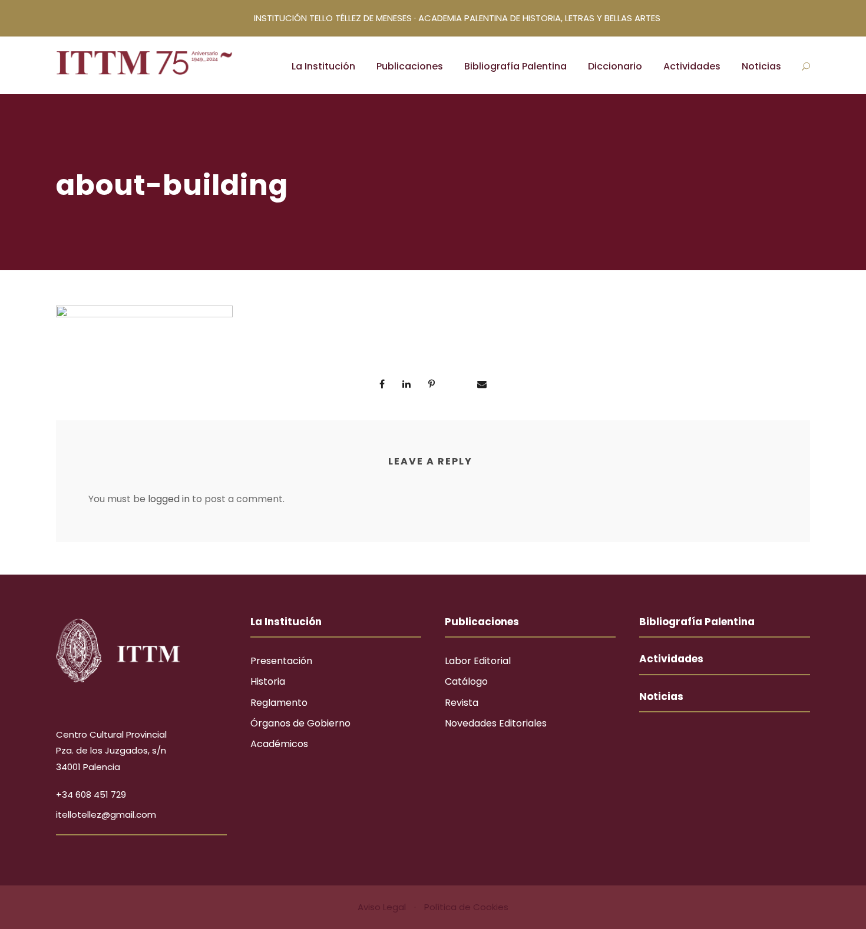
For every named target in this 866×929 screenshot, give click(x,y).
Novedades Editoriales (496, 723)
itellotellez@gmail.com (106, 814)
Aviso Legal (383, 907)
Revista (461, 702)
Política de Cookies (466, 907)
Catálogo (466, 681)
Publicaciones (409, 66)
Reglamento (279, 702)
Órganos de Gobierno (300, 723)
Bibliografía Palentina (515, 66)
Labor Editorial (478, 661)
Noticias (761, 66)
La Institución (323, 66)
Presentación (281, 661)
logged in (169, 499)
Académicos (279, 744)
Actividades (691, 66)
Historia (267, 681)
